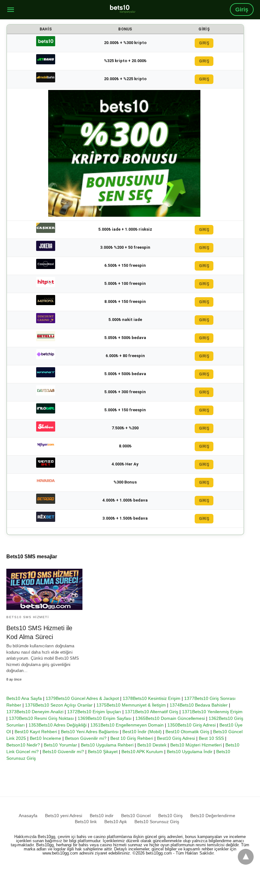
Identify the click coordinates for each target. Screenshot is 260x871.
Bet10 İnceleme (45, 738)
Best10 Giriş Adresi (176, 738)
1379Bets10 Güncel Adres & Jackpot (82, 698)
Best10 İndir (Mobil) (142, 731)
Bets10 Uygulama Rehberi (107, 744)
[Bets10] (122, 9)
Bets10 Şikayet (103, 751)
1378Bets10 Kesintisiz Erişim (151, 698)
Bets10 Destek (151, 744)
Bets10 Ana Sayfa (24, 698)
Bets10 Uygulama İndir (189, 751)
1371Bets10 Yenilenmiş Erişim (212, 711)
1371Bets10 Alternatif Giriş (151, 711)
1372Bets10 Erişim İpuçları (94, 711)
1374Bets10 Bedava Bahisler (199, 705)
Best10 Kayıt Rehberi (36, 731)
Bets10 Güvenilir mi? (63, 751)
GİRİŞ (204, 43)
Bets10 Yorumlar (60, 744)
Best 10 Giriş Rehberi (131, 738)
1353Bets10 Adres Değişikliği (58, 724)
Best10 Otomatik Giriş (187, 731)
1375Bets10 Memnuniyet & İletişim (131, 705)
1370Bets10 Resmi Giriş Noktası (41, 718)
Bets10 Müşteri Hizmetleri (196, 744)
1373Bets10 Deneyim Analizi (34, 711)
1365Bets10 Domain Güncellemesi (170, 718)
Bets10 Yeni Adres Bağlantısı (90, 731)
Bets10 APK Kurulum (142, 751)
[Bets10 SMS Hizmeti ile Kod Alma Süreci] (44, 589)
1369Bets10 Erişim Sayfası (105, 718)
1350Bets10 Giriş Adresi (191, 724)
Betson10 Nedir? (23, 744)
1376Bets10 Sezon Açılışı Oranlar (59, 705)
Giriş (241, 9)
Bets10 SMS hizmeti (27, 617)
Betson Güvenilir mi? (86, 738)
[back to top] (246, 857)
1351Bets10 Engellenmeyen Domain (127, 724)
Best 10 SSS (211, 738)
